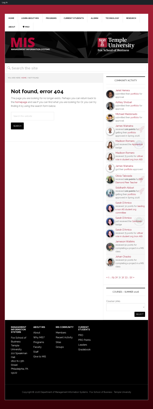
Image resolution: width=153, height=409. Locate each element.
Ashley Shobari (123, 102)
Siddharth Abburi (124, 187)
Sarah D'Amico (123, 202)
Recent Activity (64, 337)
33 (126, 277)
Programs (38, 342)
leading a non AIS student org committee (130, 209)
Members (61, 332)
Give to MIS (39, 356)
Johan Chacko (123, 256)
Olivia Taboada (123, 175)
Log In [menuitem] (5, 2)
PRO (80, 335)
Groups (60, 347)
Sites (58, 342)
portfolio (135, 94)
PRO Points (84, 340)
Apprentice (137, 144)
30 (116, 277)
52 (131, 277)
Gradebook (84, 349)
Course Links (113, 301)
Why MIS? (39, 337)
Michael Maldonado (126, 114)
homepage (21, 102)
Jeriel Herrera (122, 90)
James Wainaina (124, 125)
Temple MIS (30, 44)
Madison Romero (124, 141)
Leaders (82, 344)
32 (122, 277)
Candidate (137, 221)
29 (113, 277)
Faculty (37, 347)
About (36, 332)
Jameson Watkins (125, 241)
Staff (35, 351)
